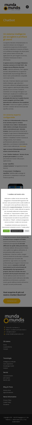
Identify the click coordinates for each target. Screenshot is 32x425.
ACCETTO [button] (6, 231)
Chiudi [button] (27, 231)
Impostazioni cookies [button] (17, 231)
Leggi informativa (16, 207)
